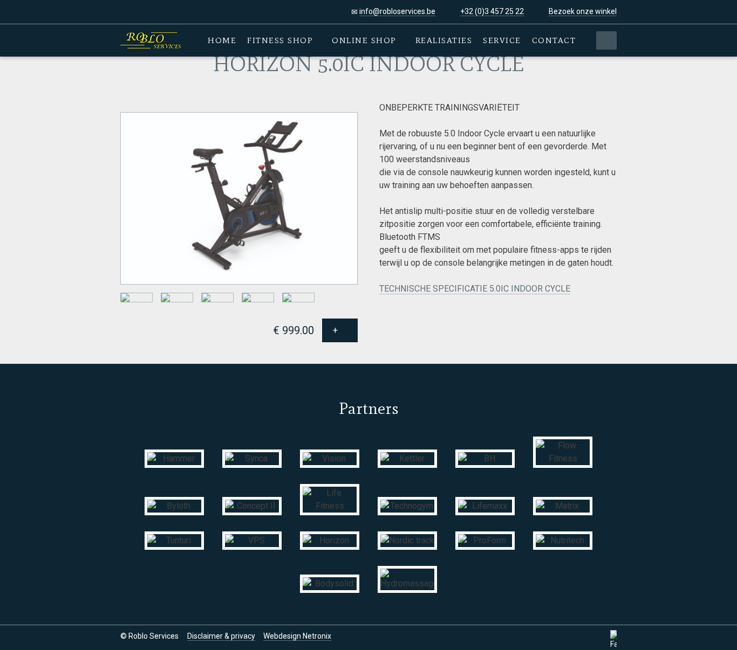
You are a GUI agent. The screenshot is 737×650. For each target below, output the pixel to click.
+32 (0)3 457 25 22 (492, 11)
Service (502, 40)
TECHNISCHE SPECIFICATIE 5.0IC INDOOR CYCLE (474, 288)
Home (222, 40)
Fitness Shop (281, 40)
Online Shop (365, 40)
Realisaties (444, 40)
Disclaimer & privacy (221, 636)
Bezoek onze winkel (583, 11)
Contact (554, 40)
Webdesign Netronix (297, 636)
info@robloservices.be (397, 11)
